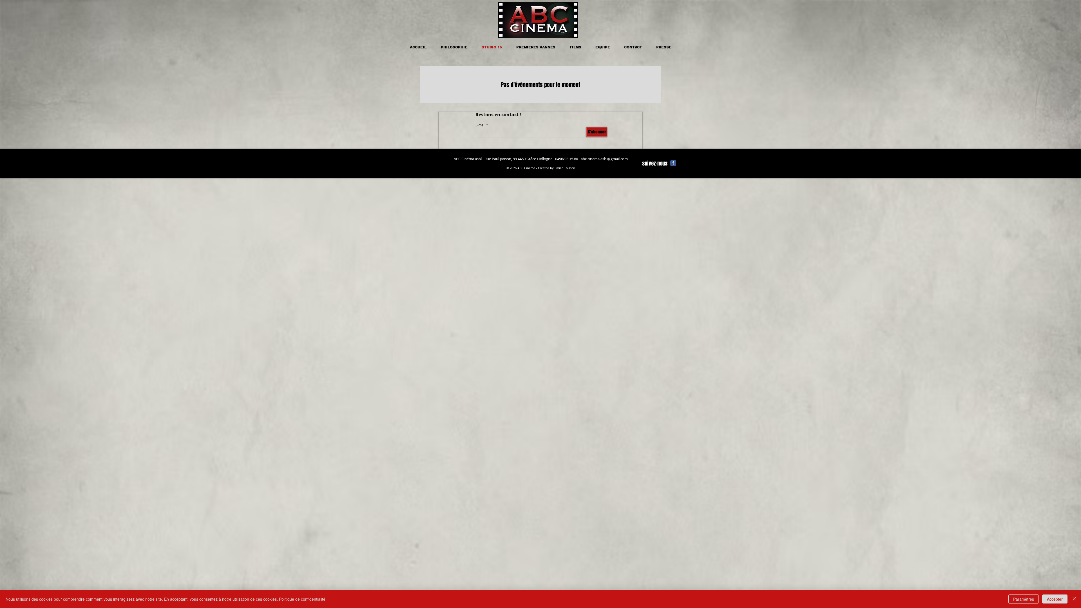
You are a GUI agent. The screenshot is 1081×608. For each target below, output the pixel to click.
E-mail (480, 125)
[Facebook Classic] (673, 163)
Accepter (1055, 599)
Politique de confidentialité (302, 599)
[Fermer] (1074, 598)
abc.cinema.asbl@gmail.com (604, 158)
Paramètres (1023, 599)
